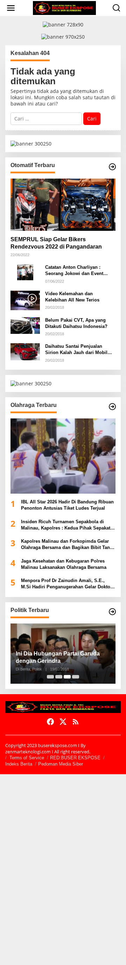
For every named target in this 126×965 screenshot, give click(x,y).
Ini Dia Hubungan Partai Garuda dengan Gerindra (58, 657)
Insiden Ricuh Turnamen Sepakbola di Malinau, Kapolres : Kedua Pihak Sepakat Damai (65, 525)
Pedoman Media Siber (60, 764)
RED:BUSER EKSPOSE (75, 757)
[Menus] (10, 8)
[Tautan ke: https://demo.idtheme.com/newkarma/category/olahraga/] (112, 406)
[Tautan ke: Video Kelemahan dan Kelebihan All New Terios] (25, 300)
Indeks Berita (18, 764)
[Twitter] (63, 721)
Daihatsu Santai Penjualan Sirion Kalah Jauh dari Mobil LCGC (76, 350)
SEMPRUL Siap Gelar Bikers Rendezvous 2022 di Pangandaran (56, 243)
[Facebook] (50, 721)
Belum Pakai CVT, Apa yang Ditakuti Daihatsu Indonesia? (76, 323)
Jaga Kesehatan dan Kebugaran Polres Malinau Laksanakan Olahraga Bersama (63, 564)
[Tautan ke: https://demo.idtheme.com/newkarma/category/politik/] (112, 611)
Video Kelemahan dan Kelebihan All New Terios (72, 297)
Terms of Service (26, 757)
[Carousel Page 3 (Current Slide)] (67, 676)
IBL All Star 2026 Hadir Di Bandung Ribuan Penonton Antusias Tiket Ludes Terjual (67, 505)
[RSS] (75, 721)
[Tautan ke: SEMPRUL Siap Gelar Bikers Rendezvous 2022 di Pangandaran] (62, 205)
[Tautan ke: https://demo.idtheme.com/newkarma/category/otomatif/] (112, 167)
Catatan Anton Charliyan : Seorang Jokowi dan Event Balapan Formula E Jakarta (74, 271)
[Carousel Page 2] (58, 676)
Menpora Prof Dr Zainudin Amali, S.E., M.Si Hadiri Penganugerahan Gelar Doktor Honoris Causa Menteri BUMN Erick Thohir (67, 584)
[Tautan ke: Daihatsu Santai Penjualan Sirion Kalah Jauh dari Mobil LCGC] (25, 351)
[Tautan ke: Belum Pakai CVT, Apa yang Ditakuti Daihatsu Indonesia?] (25, 324)
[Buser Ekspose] (64, 7)
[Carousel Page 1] (50, 676)
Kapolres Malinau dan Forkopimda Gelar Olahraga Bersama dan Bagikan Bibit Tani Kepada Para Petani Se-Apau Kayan (66, 545)
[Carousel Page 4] (75, 676)
